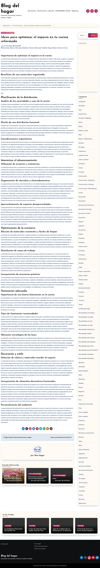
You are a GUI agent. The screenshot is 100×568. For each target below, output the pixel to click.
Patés (54, 478)
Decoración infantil (84, 213)
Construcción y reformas (45, 11)
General (81, 263)
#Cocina (31, 48)
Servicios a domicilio (85, 466)
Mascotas (81, 362)
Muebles (81, 383)
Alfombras (82, 105)
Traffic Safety (83, 482)
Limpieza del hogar (84, 308)
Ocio (80, 400)
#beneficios (25, 48)
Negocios (81, 391)
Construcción (83, 176)
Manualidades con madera (86, 313)
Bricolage (81, 147)
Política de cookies (39, 548)
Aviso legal (37, 543)
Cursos (81, 192)
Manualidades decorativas (86, 329)
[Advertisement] (88, 68)
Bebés (80, 126)
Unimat (81, 495)
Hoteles (81, 284)
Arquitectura (8, 471)
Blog (80, 134)
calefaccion (82, 151)
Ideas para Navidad (84, 288)
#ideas (54, 48)
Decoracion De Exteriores (86, 205)
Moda (80, 375)
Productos (82, 420)
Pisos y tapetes (83, 416)
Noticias (81, 395)
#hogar (50, 48)
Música (81, 387)
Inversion (81, 300)
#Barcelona (18, 48)
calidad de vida (83, 155)
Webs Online (82, 503)
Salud (80, 445)
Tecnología (82, 478)
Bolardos (81, 143)
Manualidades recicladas (86, 354)
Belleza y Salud (83, 130)
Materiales (82, 366)
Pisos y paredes (83, 412)
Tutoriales (82, 491)
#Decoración (37, 48)
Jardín (81, 304)
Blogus (55, 565)
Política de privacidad (40, 546)
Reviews (81, 437)
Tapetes (81, 474)
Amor (80, 110)
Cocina (81, 168)
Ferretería (82, 250)
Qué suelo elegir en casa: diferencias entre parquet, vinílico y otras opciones (12, 478)
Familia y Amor (83, 246)
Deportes (81, 226)
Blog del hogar (9, 556)
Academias (82, 101)
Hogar (80, 267)
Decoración (32, 11)
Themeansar (62, 565)
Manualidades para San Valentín (88, 350)
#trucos (65, 48)
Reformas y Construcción (86, 433)
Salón (80, 441)
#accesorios (5, 48)
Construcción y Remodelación (88, 188)
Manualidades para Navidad (87, 342)
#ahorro (12, 48)
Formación (82, 255)
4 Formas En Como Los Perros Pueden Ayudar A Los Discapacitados (85, 530)
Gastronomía (82, 259)
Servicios (81, 462)
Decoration (82, 217)
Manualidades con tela (85, 321)
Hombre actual (83, 279)
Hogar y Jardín (83, 275)
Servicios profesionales (86, 470)
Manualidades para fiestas (87, 337)
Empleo (81, 234)
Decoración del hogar (8, 32)
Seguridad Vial (83, 458)
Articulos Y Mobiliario (85, 118)
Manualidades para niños (86, 346)
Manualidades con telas (86, 325)
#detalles (44, 48)
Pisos (80, 408)
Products (81, 424)
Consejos (81, 172)
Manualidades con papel (86, 317)
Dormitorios (82, 230)
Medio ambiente (83, 371)
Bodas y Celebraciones (85, 139)
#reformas (60, 48)
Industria (81, 292)
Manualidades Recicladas (86, 358)
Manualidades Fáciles (63, 11)
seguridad (82, 453)
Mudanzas (82, 379)
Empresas (75, 11)
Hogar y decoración (84, 271)
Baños (80, 122)
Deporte (81, 221)
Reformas (82, 429)
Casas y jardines (84, 159)
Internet (81, 296)
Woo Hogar (9, 46)
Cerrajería (82, 163)
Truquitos (82, 487)
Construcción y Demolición (87, 180)
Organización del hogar (86, 404)
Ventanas (81, 499)
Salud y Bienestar (84, 449)
